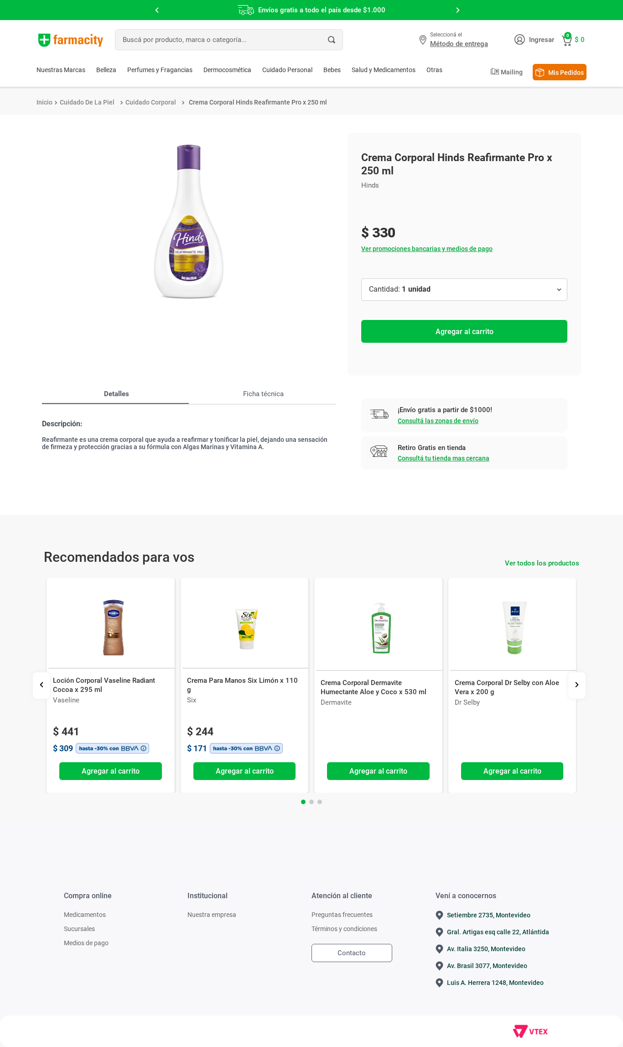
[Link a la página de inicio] (44, 102)
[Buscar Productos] (331, 40)
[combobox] (229, 39)
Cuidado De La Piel (87, 102)
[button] (454, 39)
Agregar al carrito (464, 331)
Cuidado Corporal (150, 102)
